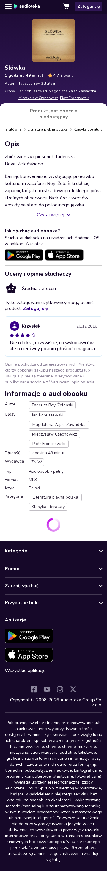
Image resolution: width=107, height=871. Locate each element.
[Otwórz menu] (8, 6)
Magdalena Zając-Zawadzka (72, 91)
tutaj (56, 859)
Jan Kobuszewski (32, 91)
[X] (73, 689)
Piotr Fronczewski (74, 97)
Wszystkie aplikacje (25, 670)
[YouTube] (47, 689)
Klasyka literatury (88, 129)
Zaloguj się (89, 6)
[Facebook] (33, 689)
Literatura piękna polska (48, 129)
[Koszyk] (66, 6)
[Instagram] (60, 689)
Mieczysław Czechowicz (38, 97)
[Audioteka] (27, 6)
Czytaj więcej (50, 214)
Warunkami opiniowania (72, 382)
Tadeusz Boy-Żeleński (36, 83)
